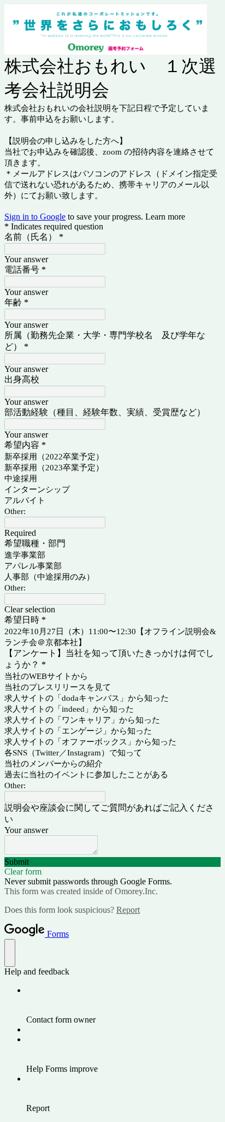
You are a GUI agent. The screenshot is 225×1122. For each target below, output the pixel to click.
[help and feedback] (9, 953)
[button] (112, 610)
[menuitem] (123, 1005)
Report (128, 909)
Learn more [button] (165, 216)
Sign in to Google (35, 216)
